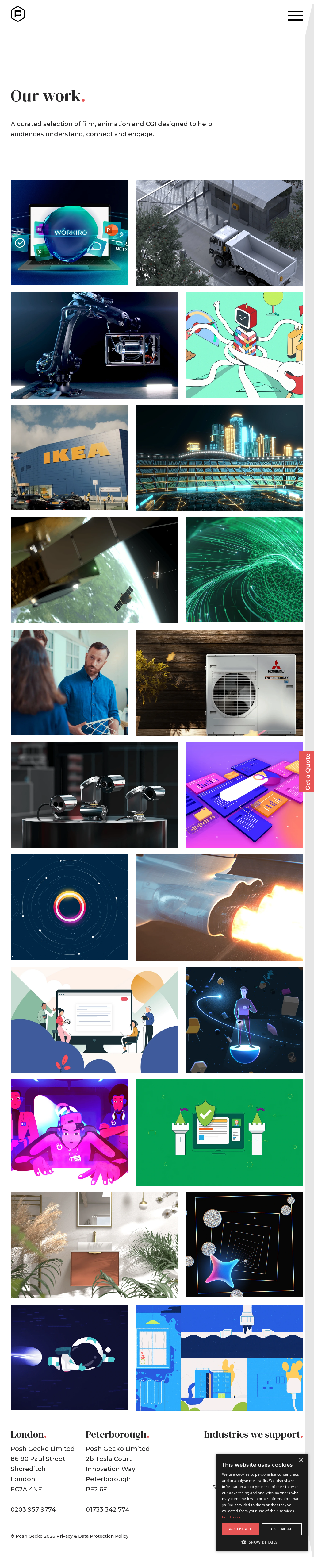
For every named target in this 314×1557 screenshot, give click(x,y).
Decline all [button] (282, 1529)
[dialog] (262, 1502)
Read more (232, 1517)
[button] (262, 1542)
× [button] (301, 1460)
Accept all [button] (240, 1529)
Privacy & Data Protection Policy (92, 1536)
